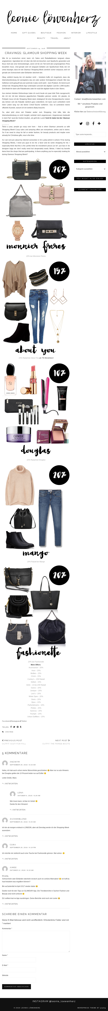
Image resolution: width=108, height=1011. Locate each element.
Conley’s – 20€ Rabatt (36, 679)
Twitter (24, 721)
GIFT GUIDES (29, 33)
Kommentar (7, 929)
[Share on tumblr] (20, 727)
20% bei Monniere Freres (36, 256)
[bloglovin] (99, 124)
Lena (20, 793)
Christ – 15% (36, 676)
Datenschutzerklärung (96, 112)
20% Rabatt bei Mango (36, 562)
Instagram (16, 721)
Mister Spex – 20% (36, 696)
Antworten (11, 784)
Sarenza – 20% (36, 711)
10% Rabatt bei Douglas (36, 460)
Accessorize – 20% (36, 668)
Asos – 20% (36, 671)
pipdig (103, 1008)
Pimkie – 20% (36, 708)
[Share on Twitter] (14, 727)
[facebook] (93, 124)
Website (5, 975)
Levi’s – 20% (36, 694)
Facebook (6, 721)
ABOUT (67, 38)
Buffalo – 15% (36, 673)
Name (5, 955)
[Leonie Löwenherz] (54, 15)
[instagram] (87, 124)
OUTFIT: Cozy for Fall (14, 742)
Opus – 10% (36, 702)
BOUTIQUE (46, 33)
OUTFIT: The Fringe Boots (56, 742)
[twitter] (81, 124)
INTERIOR (76, 33)
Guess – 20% (36, 688)
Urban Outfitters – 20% (36, 717)
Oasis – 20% (36, 699)
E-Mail (5, 965)
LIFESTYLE (91, 33)
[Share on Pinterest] (17, 727)
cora (13, 845)
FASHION (61, 33)
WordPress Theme (86, 1008)
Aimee (13, 867)
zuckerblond (18, 819)
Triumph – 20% (36, 714)
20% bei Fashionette (36, 662)
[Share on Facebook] (11, 727)
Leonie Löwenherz (30, 1008)
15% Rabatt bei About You (29, 358)
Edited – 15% (36, 682)
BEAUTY (41, 38)
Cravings (9, 732)
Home (14, 33)
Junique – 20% (36, 691)
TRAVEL (54, 38)
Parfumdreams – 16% (36, 705)
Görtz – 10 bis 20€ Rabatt (36, 685)
